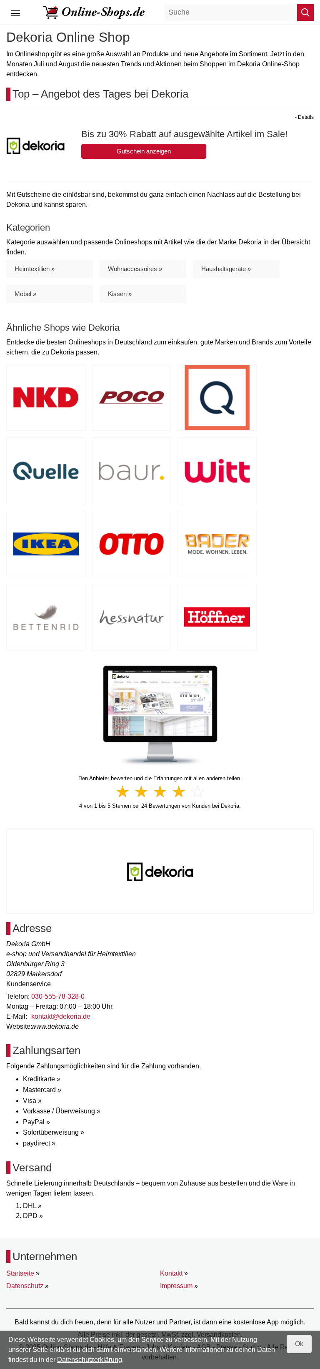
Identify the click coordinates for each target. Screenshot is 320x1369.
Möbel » (25, 293)
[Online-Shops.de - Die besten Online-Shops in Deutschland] (94, 11)
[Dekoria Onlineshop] (160, 715)
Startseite (20, 1273)
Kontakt (171, 1273)
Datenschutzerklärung (89, 1359)
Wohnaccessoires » (135, 268)
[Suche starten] (305, 12)
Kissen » (120, 293)
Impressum (176, 1285)
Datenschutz (24, 1285)
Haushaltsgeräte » (226, 268)
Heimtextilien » (35, 268)
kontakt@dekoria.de (60, 1016)
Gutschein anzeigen (144, 151)
